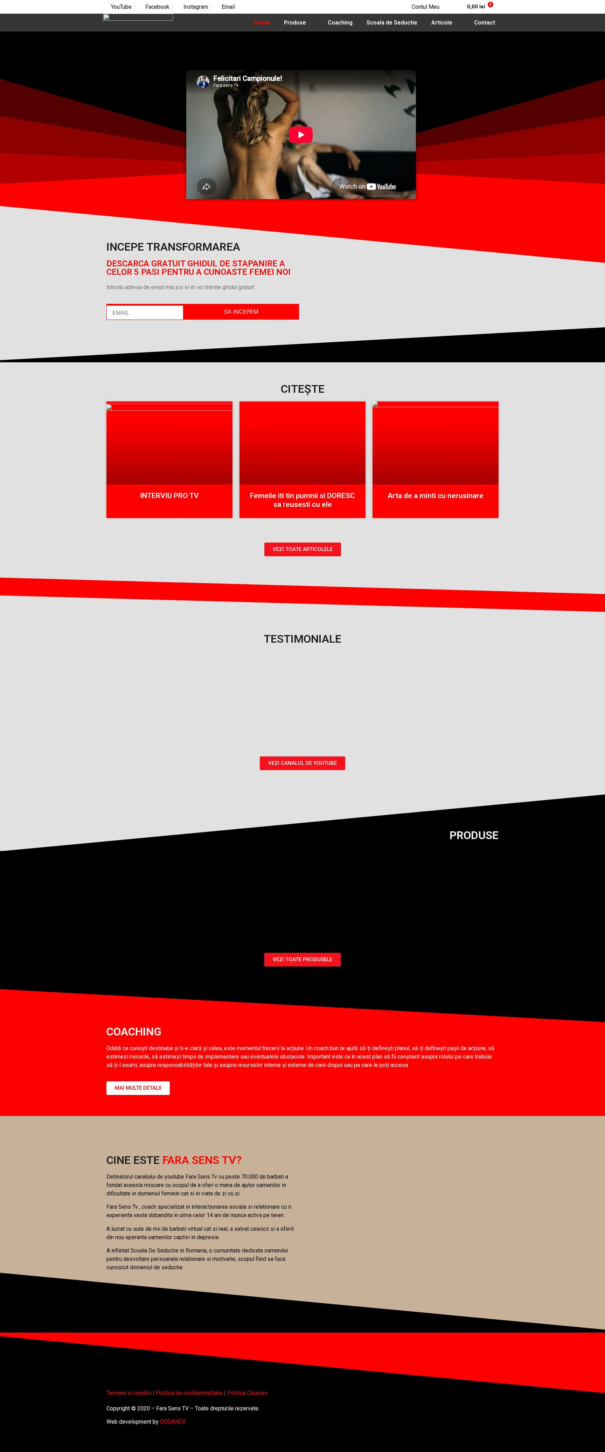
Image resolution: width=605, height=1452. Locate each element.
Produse (295, 22)
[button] (301, 134)
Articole (441, 22)
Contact (484, 22)
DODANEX (173, 1421)
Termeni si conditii (128, 1393)
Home (262, 22)
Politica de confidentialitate (189, 1393)
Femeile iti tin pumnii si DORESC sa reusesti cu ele (302, 500)
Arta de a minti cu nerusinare (436, 495)
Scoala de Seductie (392, 22)
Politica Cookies (247, 1393)
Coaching (340, 22)
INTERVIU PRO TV (169, 495)
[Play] (302, 686)
